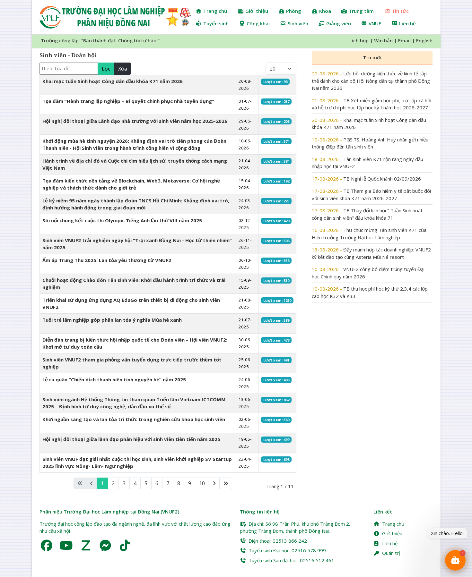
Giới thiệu (392, 533)
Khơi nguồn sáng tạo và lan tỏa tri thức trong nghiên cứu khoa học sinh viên (133, 419)
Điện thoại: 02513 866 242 (278, 541)
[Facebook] (46, 545)
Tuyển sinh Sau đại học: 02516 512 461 (291, 560)
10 (202, 483)
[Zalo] (86, 545)
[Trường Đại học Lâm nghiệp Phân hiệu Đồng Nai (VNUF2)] (115, 17)
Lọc (106, 68)
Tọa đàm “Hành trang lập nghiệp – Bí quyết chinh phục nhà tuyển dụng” (128, 101)
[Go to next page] (214, 483)
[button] (455, 560)
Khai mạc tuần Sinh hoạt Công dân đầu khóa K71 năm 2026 (112, 81)
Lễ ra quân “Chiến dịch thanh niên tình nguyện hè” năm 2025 (114, 379)
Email (404, 40)
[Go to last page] (225, 483)
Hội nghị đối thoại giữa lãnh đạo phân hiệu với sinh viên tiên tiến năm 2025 (131, 439)
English (424, 40)
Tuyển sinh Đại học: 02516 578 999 (287, 550)
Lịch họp (359, 40)
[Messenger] (105, 545)
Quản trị (391, 553)
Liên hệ (390, 543)
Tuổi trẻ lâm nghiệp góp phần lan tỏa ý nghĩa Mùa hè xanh (112, 320)
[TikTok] (125, 545)
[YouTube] (66, 545)
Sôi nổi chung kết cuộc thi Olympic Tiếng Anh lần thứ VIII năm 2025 (122, 220)
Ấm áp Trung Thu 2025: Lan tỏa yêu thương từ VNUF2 (106, 260)
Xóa (122, 68)
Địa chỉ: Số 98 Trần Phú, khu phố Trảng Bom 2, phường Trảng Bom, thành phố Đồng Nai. (295, 527)
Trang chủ (393, 524)
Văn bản (383, 40)
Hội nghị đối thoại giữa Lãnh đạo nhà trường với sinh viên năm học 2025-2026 (134, 121)
